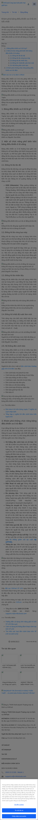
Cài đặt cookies (19, 804)
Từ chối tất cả (19, 810)
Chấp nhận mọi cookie (19, 816)
